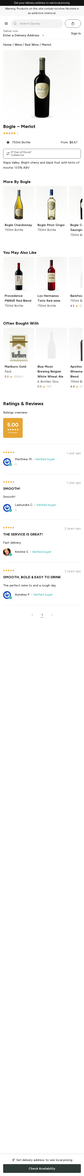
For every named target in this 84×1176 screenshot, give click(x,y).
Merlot (46, 44)
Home (7, 44)
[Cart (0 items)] (73, 23)
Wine (18, 44)
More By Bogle (17, 181)
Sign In (76, 33)
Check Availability (42, 1168)
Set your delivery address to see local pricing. (42, 2)
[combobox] (40, 23)
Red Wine (32, 44)
